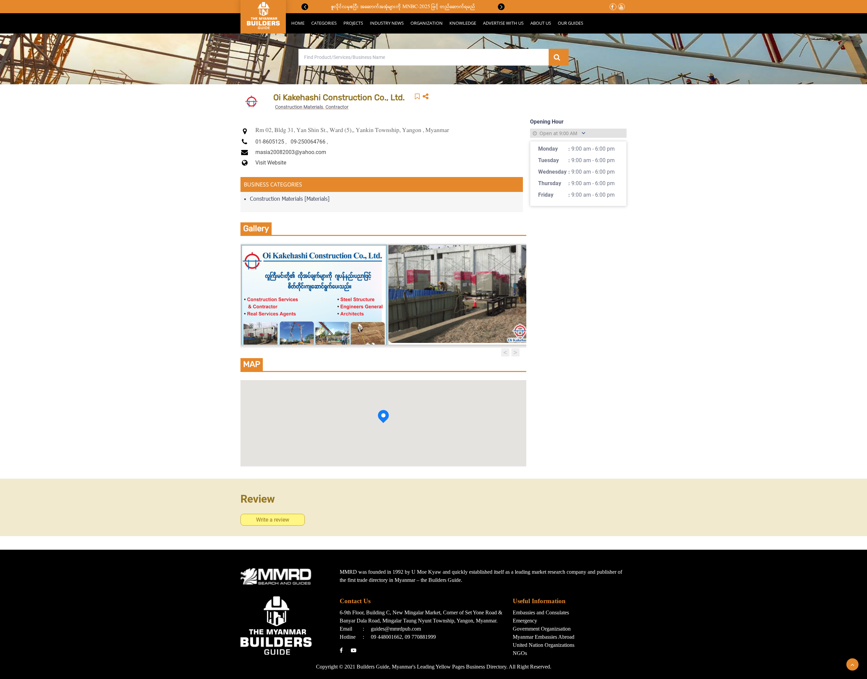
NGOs (520, 653)
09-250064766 (308, 141)
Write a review (272, 520)
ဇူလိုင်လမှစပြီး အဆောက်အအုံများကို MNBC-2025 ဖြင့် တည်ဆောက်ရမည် (403, 6)
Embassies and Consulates (541, 612)
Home (297, 23)
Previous (304, 6)
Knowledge (462, 23)
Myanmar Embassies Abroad (543, 637)
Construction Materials (299, 107)
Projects (353, 23)
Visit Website (270, 162)
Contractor (336, 107)
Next (501, 6)
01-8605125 (269, 141)
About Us (540, 23)
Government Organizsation (542, 629)
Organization (426, 23)
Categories (324, 23)
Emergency (525, 620)
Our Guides (570, 23)
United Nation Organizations (543, 645)
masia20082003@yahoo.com (290, 152)
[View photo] (313, 295)
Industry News (387, 23)
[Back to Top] (852, 664)
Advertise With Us (503, 23)
